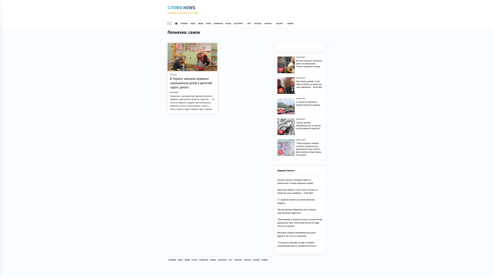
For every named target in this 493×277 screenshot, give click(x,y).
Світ (249, 23)
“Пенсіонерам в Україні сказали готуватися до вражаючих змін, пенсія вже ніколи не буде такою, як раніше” (309, 149)
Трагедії (258, 23)
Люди (200, 23)
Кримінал (218, 23)
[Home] (176, 23)
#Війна (290, 23)
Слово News (181, 7)
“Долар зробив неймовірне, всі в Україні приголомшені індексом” (308, 125)
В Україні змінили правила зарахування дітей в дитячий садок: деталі (191, 83)
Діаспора (238, 23)
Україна (268, 23)
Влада (228, 23)
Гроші (208, 23)
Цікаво (279, 23)
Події (193, 23)
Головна (184, 23)
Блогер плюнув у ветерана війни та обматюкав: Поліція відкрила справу (309, 64)
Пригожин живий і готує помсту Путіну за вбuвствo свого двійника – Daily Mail (309, 84)
